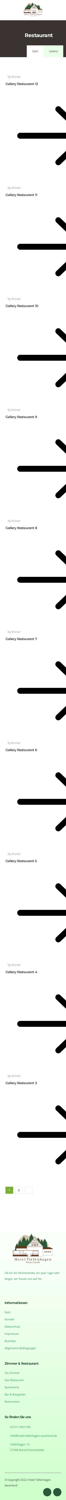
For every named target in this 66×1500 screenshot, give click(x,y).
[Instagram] (57, 1492)
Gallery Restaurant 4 (21, 972)
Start (35, 51)
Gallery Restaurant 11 (21, 195)
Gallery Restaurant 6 (21, 750)
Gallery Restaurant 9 (21, 417)
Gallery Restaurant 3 (21, 1083)
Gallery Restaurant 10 (22, 306)
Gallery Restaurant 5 (21, 861)
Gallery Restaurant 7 (21, 639)
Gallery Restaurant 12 (22, 84)
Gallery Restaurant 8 (21, 528)
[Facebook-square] (47, 1492)
